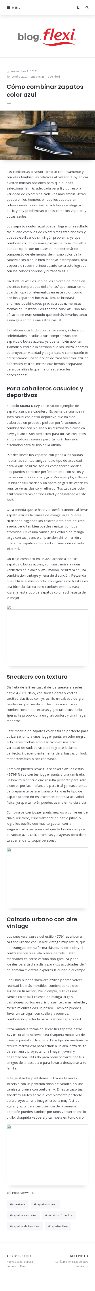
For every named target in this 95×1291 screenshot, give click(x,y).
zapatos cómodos (60, 1215)
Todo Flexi (53, 77)
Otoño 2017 (19, 77)
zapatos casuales (24, 1215)
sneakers (18, 1204)
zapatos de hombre (25, 1226)
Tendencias (37, 77)
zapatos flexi (59, 1226)
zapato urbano (46, 1204)
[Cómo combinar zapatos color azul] (47, 135)
